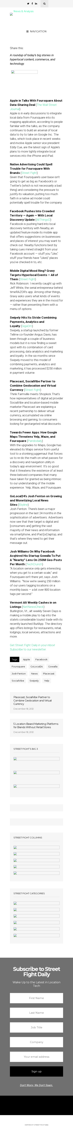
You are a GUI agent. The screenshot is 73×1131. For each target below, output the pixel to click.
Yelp (46, 680)
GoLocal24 (36, 666)
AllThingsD (43, 219)
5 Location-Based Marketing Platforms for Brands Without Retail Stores (35, 725)
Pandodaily (35, 441)
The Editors (45, 34)
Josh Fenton (19, 673)
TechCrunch (34, 564)
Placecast (48, 673)
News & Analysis (23, 11)
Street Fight (29, 173)
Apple (26, 659)
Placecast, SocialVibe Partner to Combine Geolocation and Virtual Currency (32, 701)
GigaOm (27, 326)
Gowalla (52, 666)
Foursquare (18, 666)
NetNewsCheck (33, 607)
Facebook (41, 659)
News (34, 673)
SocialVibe (18, 680)
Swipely (34, 680)
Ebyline (23, 504)
